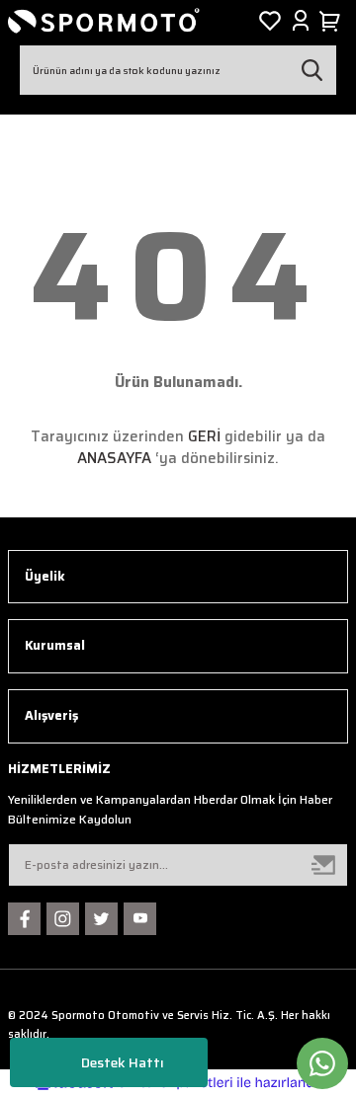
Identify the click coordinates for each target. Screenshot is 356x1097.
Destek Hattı (122, 1062)
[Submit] (324, 865)
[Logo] (104, 21)
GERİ (204, 436)
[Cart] (333, 21)
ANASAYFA (114, 458)
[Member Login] (300, 21)
